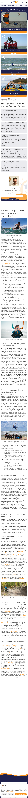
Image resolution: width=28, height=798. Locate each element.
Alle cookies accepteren (21, 794)
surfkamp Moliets (5, 578)
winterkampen (4, 629)
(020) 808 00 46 (12, 190)
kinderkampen (13, 645)
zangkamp (22, 674)
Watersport (11, 5)
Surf (17, 5)
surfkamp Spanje (7, 575)
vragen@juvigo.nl (8, 193)
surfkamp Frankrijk (7, 564)
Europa (14, 574)
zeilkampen (21, 551)
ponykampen (18, 648)
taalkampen (23, 615)
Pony (21, 5)
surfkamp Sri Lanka (11, 580)
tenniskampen (4, 622)
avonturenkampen (13, 631)
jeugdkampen (4, 645)
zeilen (16, 553)
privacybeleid (10, 791)
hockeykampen (18, 621)
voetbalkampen (7, 611)
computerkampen (10, 662)
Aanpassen (11, 794)
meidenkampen (5, 668)
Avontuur (3, 5)
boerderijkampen (13, 652)
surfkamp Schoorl (17, 554)
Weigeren (4, 794)
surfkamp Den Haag (6, 556)
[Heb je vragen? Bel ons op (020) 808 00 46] (26, 2)
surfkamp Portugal (19, 575)
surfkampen (7, 553)
